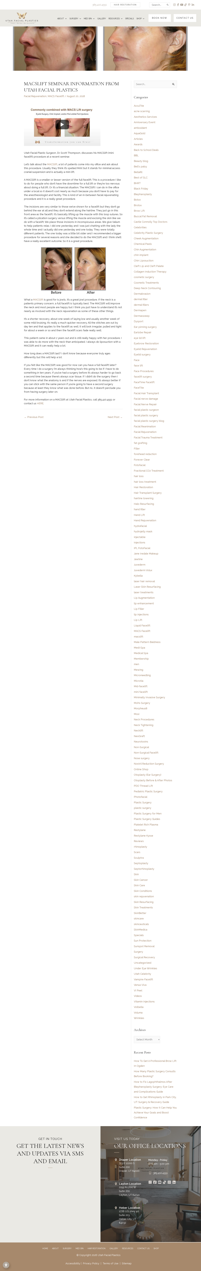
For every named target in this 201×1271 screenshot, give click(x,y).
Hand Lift (139, 515)
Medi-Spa (139, 647)
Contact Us (143, 1248)
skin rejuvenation (144, 896)
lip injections (141, 614)
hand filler (139, 509)
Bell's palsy (140, 166)
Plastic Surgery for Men (147, 813)
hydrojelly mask (143, 531)
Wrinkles (139, 1018)
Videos (138, 996)
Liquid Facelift (142, 625)
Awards (138, 144)
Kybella (138, 575)
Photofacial (140, 796)
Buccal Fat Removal (145, 216)
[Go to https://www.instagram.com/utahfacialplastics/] (150, 1182)
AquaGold (139, 133)
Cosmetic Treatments (146, 282)
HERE (40, 403)
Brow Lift (139, 210)
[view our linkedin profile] (193, 4)
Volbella (138, 1007)
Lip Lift (138, 620)
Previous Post (33, 417)
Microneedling (142, 675)
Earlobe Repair (142, 332)
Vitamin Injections (144, 1001)
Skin (136, 874)
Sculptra (139, 857)
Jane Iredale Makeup (146, 553)
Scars (137, 852)
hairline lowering (143, 498)
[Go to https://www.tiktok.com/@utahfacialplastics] (164, 1182)
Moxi (136, 714)
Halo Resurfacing (144, 503)
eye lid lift (139, 338)
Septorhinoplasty (144, 868)
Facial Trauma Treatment (148, 437)
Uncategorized (142, 962)
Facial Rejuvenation (35, 96)
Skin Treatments (143, 907)
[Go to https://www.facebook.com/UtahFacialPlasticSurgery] (155, 1182)
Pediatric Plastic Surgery (148, 791)
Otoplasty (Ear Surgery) (147, 774)
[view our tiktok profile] (185, 4)
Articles (138, 138)
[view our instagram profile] (174, 4)
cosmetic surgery (144, 277)
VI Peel (138, 990)
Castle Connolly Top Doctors (150, 221)
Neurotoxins (141, 741)
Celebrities (140, 227)
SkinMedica (140, 929)
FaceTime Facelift (144, 382)
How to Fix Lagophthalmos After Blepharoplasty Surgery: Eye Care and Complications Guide (153, 1086)
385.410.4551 (99, 4)
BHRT (137, 183)
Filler (137, 448)
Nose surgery (142, 758)
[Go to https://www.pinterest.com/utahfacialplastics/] (169, 1182)
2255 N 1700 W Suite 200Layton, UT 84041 (129, 1191)
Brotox (138, 205)
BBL (136, 155)
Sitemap (126, 1263)
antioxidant (140, 127)
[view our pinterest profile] (189, 4)
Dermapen (140, 310)
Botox (137, 199)
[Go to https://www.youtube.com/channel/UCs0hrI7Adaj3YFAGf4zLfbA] (159, 1182)
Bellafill (138, 172)
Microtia (138, 680)
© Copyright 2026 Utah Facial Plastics (98, 1255)
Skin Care (139, 885)
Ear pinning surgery (145, 326)
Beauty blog (141, 161)
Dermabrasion (142, 293)
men (136, 664)
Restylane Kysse (143, 835)
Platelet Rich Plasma (146, 824)
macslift (138, 636)
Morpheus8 (140, 708)
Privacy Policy (91, 1263)
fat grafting (140, 443)
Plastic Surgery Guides (147, 819)
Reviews (139, 841)
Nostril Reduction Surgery (149, 763)
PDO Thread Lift (143, 785)
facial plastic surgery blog (149, 420)
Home (45, 1248)
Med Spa (80, 1248)
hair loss (139, 476)
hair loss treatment (145, 481)
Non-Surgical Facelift (146, 752)
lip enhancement (144, 603)
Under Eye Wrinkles (145, 968)
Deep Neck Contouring (147, 288)
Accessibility (72, 1263)
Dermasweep (142, 315)
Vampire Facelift (143, 979)
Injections (139, 542)
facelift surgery (143, 376)
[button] (125, 4)
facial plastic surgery (146, 415)
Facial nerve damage (146, 398)
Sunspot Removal (144, 946)
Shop (156, 1248)
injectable (139, 537)
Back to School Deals (146, 150)
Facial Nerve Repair (145, 404)
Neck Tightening (143, 725)
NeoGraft (139, 736)
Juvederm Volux (143, 570)
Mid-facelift (140, 686)
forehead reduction (145, 454)
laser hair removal (144, 581)
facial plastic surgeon (146, 409)
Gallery (114, 1248)
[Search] (168, 4)
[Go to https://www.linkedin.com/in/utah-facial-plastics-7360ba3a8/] (174, 1182)
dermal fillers (141, 304)
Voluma (138, 1012)
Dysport (138, 321)
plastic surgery (142, 808)
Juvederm (139, 564)
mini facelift (141, 691)
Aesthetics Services (145, 116)
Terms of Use (110, 1263)
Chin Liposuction (143, 260)
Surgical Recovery (144, 957)
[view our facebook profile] (178, 4)
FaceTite (139, 387)
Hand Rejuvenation (145, 520)
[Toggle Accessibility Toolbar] (6, 1265)
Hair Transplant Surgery (148, 492)
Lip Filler (139, 608)
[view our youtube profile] (182, 4)
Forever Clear (142, 459)
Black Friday (141, 188)
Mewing (138, 669)
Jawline (138, 559)
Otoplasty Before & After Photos (153, 780)
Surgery (138, 951)
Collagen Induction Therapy (150, 271)
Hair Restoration (143, 487)
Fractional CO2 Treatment (149, 470)
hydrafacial (140, 526)
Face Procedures (144, 371)
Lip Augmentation (144, 597)
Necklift (138, 730)
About (55, 1248)
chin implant (141, 255)
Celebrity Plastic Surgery (148, 232)
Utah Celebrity (142, 973)
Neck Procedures (144, 719)
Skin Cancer (141, 879)
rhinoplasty (140, 846)
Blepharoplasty (143, 194)
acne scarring (142, 111)
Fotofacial (139, 465)
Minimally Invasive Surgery (149, 697)
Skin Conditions (143, 891)
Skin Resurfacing (143, 902)
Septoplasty (141, 863)
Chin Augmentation (145, 249)
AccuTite (139, 105)
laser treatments (143, 592)
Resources (127, 1248)
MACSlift (52, 164)
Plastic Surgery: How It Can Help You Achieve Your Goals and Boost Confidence (155, 1112)
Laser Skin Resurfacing (147, 586)
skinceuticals (141, 924)
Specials (139, 935)
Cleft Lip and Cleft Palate (149, 266)
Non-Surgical (141, 747)
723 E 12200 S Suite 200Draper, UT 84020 (129, 1167)
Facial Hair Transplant (146, 393)
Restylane (140, 830)
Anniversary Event (144, 122)
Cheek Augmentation (146, 238)
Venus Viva (140, 984)
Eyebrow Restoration (146, 343)
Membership (141, 658)
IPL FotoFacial (142, 548)
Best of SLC (141, 177)
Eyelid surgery (142, 354)
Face (136, 360)
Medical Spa (141, 653)
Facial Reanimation (145, 426)
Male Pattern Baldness (147, 642)
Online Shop (141, 769)
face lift (138, 365)
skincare (139, 918)
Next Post (115, 417)
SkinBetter (140, 913)
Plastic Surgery (143, 802)
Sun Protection (142, 940)
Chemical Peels (143, 243)
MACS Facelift (56, 96)
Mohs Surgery (142, 703)
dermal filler (141, 299)
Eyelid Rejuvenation (145, 349)
